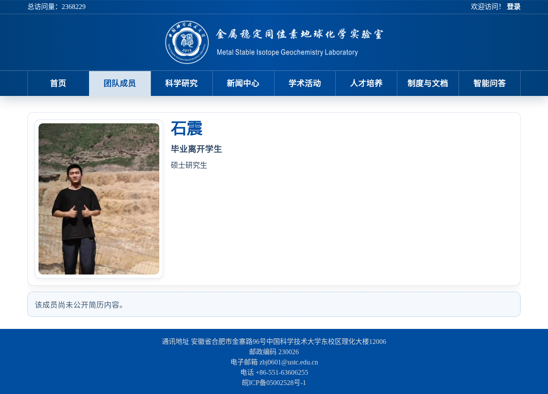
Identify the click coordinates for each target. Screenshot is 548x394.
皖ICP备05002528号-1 (274, 382)
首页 (58, 83)
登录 (514, 6)
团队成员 (120, 83)
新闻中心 (243, 83)
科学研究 (181, 83)
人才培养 (366, 83)
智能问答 (490, 83)
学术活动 (305, 83)
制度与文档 (428, 83)
